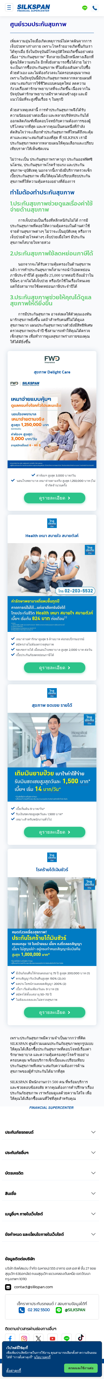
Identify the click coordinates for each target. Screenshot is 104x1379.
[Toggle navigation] (9, 7)
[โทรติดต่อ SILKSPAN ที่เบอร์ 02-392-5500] (94, 8)
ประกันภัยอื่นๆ (17, 1153)
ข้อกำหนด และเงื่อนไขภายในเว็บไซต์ (34, 1234)
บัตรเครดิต (14, 1173)
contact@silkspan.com (33, 1287)
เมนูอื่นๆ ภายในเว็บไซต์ (24, 1214)
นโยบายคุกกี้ (42, 1357)
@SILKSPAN (75, 1310)
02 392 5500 (39, 1310)
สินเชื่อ (10, 1193)
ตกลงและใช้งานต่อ (80, 1368)
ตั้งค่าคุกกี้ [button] (13, 1370)
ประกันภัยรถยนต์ (19, 1132)
